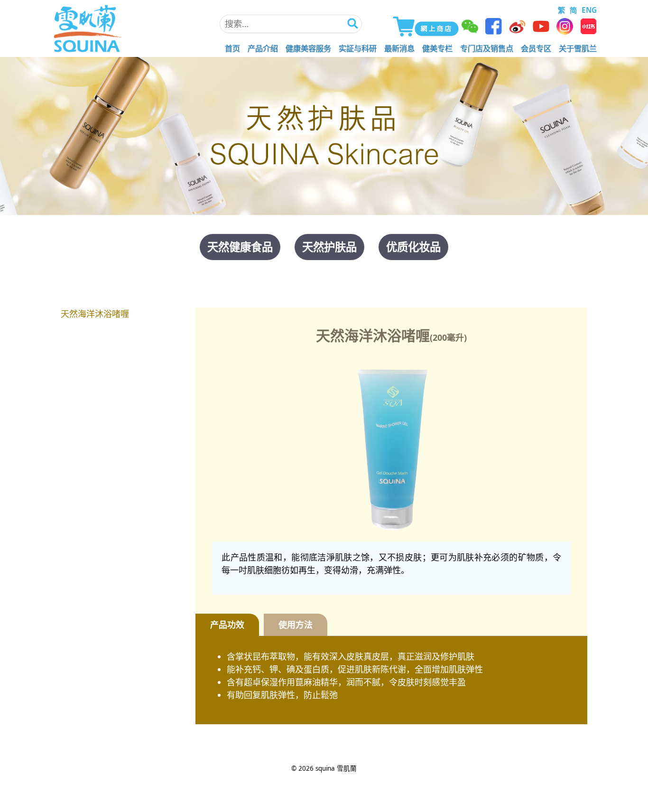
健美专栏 (437, 48)
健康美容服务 (308, 48)
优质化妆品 (413, 246)
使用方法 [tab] (295, 624)
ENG (589, 10)
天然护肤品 (329, 246)
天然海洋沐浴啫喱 (95, 313)
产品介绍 (263, 48)
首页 (232, 48)
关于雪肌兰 (578, 48)
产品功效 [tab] (227, 624)
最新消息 (399, 48)
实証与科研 (358, 48)
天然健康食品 (240, 246)
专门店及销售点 (486, 48)
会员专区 (536, 48)
